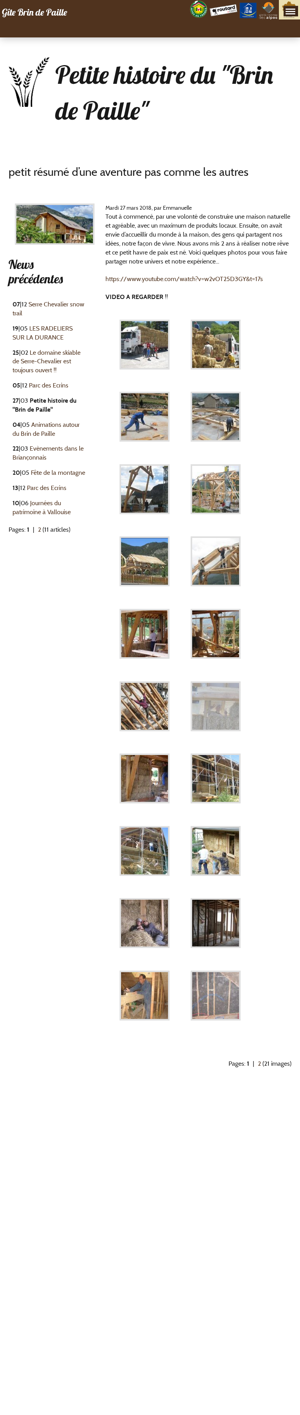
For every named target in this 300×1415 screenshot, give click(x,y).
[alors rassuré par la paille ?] (144, 784)
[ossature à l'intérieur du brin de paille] (215, 928)
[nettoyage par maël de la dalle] (144, 422)
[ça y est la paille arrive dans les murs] (144, 639)
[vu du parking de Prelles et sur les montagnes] (144, 567)
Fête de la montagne (58, 472)
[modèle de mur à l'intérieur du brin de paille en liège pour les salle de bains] (215, 1001)
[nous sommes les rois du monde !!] (144, 711)
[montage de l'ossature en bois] (215, 422)
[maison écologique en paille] (144, 856)
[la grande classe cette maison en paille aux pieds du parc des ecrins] (215, 784)
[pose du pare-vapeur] (215, 567)
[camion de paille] (144, 350)
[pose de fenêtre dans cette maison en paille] (215, 639)
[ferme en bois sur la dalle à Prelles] (144, 495)
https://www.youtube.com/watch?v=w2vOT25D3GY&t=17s (184, 279)
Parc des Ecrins (48, 385)
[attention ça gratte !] (215, 856)
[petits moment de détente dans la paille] (144, 928)
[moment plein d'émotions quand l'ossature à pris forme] (215, 495)
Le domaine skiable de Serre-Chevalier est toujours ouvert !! (46, 361)
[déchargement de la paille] (215, 350)
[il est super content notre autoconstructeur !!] (215, 711)
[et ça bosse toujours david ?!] (144, 1001)
